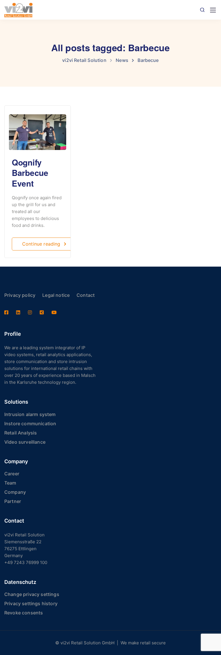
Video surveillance (24, 442)
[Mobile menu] (213, 10)
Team (10, 483)
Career (11, 473)
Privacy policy (19, 295)
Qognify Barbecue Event (30, 172)
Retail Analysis (20, 433)
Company (15, 492)
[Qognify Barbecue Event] (38, 129)
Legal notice (56, 295)
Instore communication (30, 423)
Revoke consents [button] (23, 613)
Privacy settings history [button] (31, 603)
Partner (12, 501)
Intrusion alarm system (30, 414)
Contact (86, 295)
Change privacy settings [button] (31, 594)
